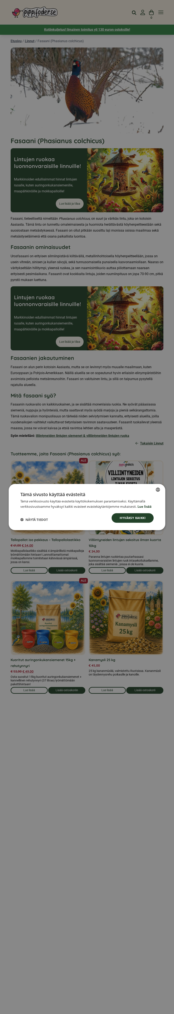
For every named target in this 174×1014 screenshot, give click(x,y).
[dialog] (87, 507)
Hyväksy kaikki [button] (133, 518)
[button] (34, 519)
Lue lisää (145, 506)
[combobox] (158, 489)
